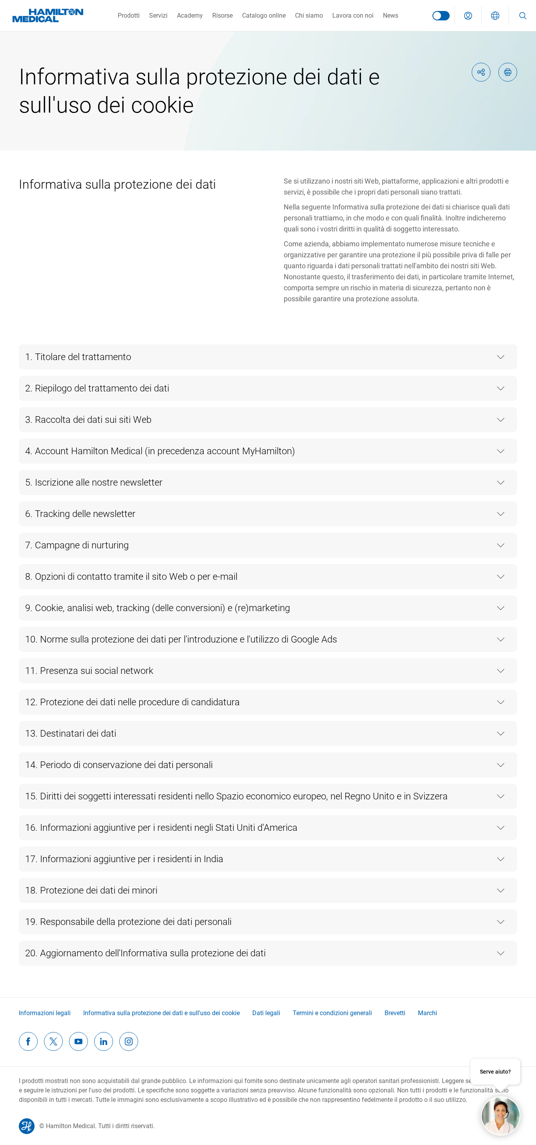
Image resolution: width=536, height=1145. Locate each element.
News (390, 15)
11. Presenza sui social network (89, 670)
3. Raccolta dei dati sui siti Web (88, 419)
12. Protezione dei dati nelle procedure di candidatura (132, 702)
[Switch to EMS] (441, 15)
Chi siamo (309, 15)
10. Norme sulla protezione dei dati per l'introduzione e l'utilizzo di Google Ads (181, 639)
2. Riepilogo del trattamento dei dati (97, 388)
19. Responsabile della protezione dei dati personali (128, 921)
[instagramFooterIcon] (128, 1041)
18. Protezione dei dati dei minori (91, 890)
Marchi (427, 1013)
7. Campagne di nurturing (77, 545)
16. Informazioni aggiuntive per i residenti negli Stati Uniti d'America (161, 827)
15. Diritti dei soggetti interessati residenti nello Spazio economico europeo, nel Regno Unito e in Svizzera (236, 796)
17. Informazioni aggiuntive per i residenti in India (124, 859)
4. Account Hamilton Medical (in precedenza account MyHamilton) (160, 451)
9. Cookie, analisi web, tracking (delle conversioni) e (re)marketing (157, 608)
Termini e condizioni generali (332, 1013)
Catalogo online (264, 15)
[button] (468, 15)
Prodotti (129, 15)
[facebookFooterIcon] (28, 1041)
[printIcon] (507, 72)
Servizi (158, 15)
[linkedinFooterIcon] (103, 1041)
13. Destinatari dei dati (70, 733)
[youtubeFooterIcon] (78, 1041)
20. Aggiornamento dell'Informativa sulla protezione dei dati (145, 953)
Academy (190, 15)
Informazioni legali (45, 1013)
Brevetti (395, 1013)
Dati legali (266, 1013)
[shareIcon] (481, 72)
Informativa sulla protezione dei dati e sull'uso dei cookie (161, 1013)
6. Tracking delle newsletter (80, 513)
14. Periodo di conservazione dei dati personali (119, 764)
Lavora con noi (353, 15)
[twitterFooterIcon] (53, 1041)
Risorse (222, 15)
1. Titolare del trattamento (78, 356)
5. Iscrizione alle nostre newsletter (93, 482)
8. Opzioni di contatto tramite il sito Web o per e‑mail (131, 576)
